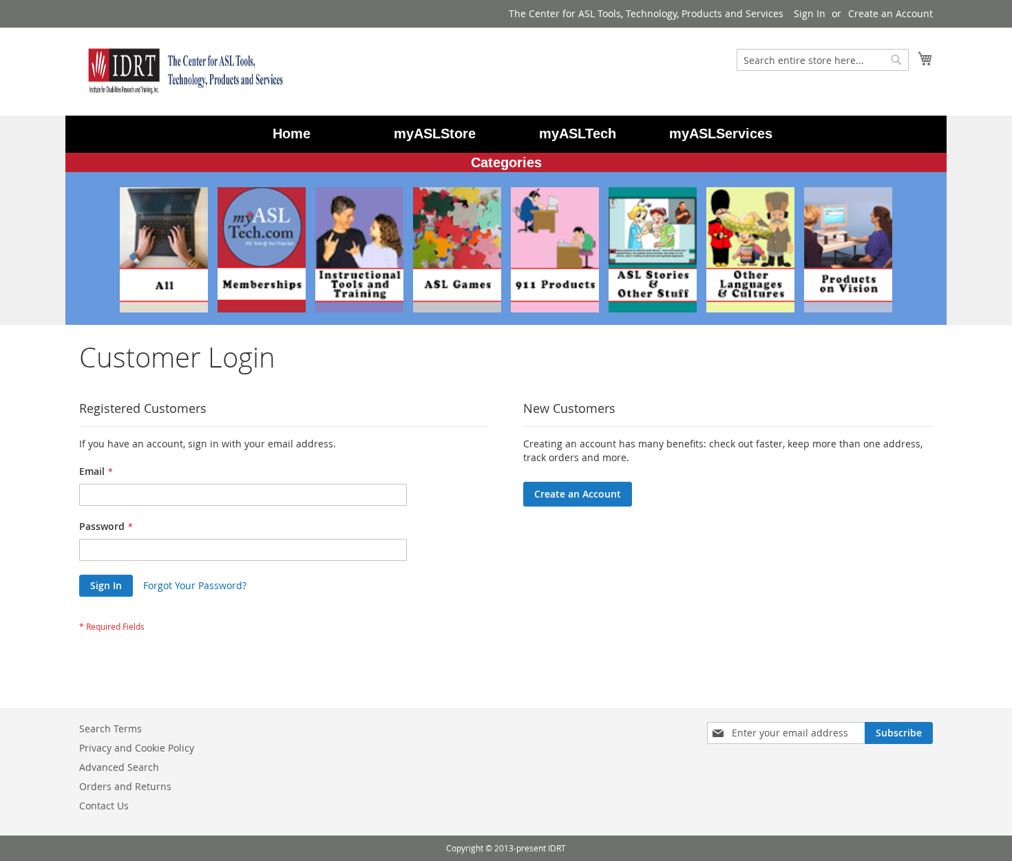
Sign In (809, 13)
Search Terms (110, 728)
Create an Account (890, 13)
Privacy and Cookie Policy (136, 747)
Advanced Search (119, 767)
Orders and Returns (125, 786)
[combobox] (823, 60)
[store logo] (182, 70)
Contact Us (104, 805)
